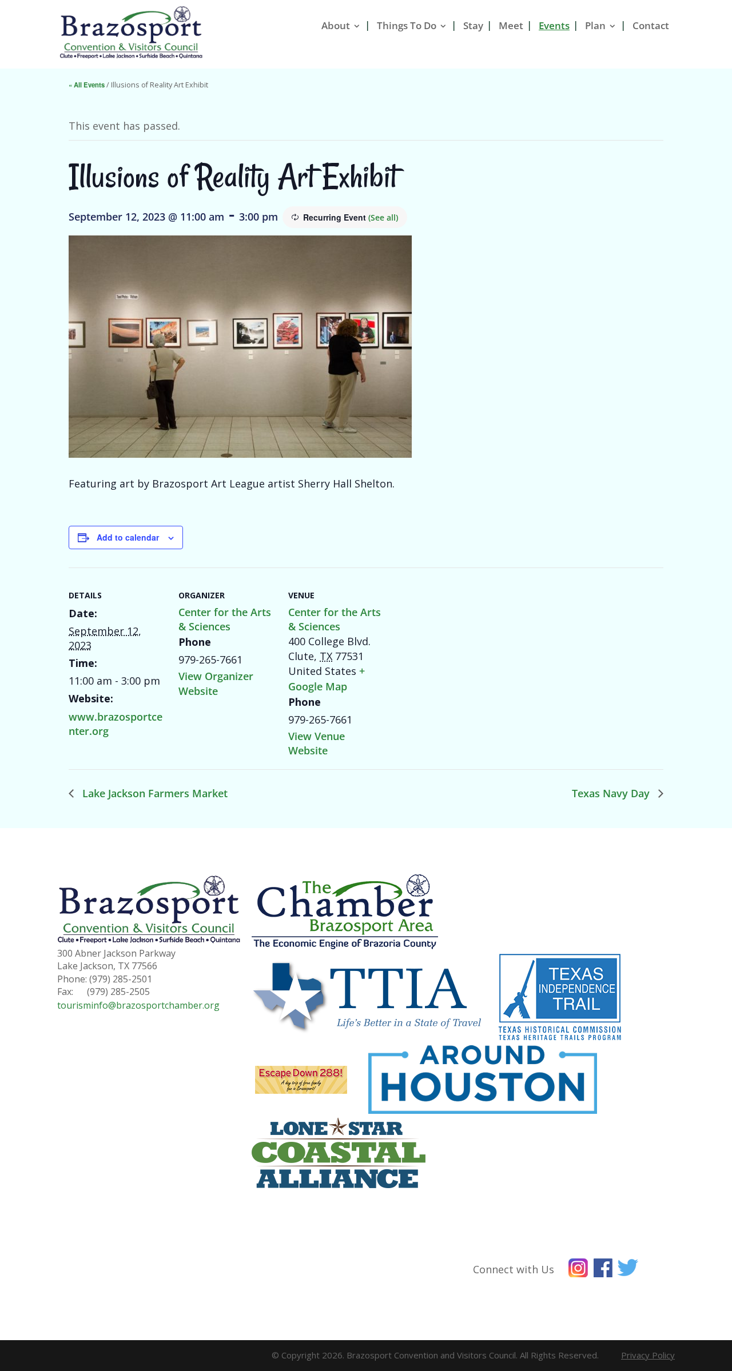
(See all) (383, 217)
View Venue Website (316, 743)
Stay (473, 25)
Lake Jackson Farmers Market (153, 793)
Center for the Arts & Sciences (224, 619)
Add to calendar (128, 537)
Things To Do (406, 25)
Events (554, 25)
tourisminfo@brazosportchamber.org (138, 1005)
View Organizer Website (215, 683)
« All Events (87, 84)
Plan (595, 25)
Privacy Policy (648, 1355)
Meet (511, 25)
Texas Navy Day (612, 793)
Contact (650, 25)
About (335, 25)
